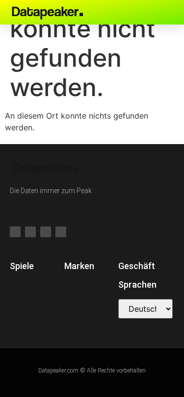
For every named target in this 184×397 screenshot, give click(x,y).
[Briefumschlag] (164, 12)
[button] (130, 12)
